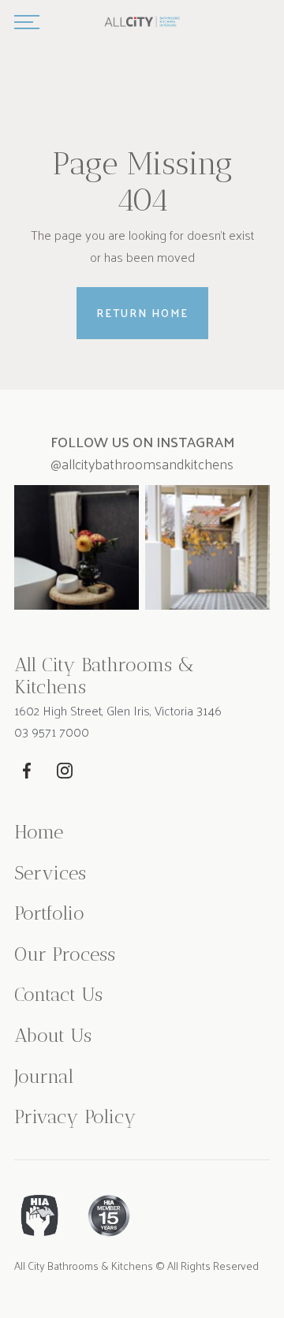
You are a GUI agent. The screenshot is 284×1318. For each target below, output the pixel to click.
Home (38, 832)
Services (50, 873)
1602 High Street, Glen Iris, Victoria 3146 (118, 711)
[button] (26, 22)
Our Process (64, 954)
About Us (53, 1036)
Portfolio (49, 913)
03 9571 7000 (51, 732)
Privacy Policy (75, 1117)
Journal (43, 1077)
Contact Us (58, 995)
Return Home (142, 313)
